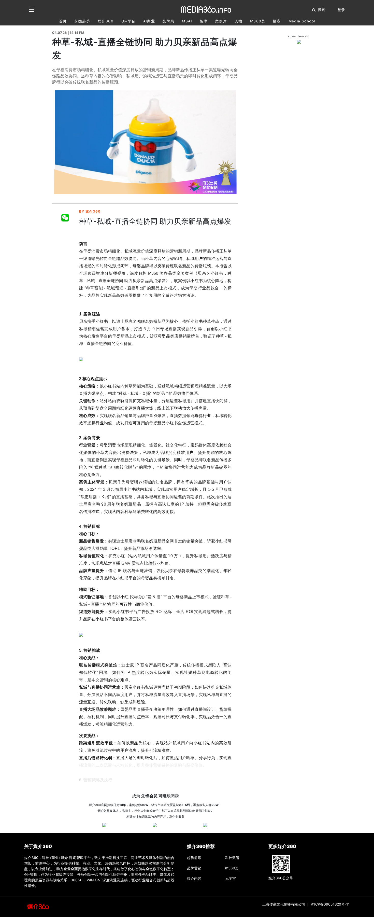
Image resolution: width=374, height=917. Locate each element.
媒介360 (105, 21)
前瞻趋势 (82, 21)
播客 (277, 21)
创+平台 (128, 21)
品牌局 (168, 21)
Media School (302, 21)
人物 (238, 21)
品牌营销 (194, 868)
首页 (63, 21)
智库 (204, 21)
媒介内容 (194, 878)
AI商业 (149, 21)
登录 (341, 10)
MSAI (187, 21)
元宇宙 (230, 878)
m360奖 (257, 21)
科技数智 (232, 857)
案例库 (221, 21)
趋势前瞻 (194, 857)
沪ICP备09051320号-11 (330, 904)
